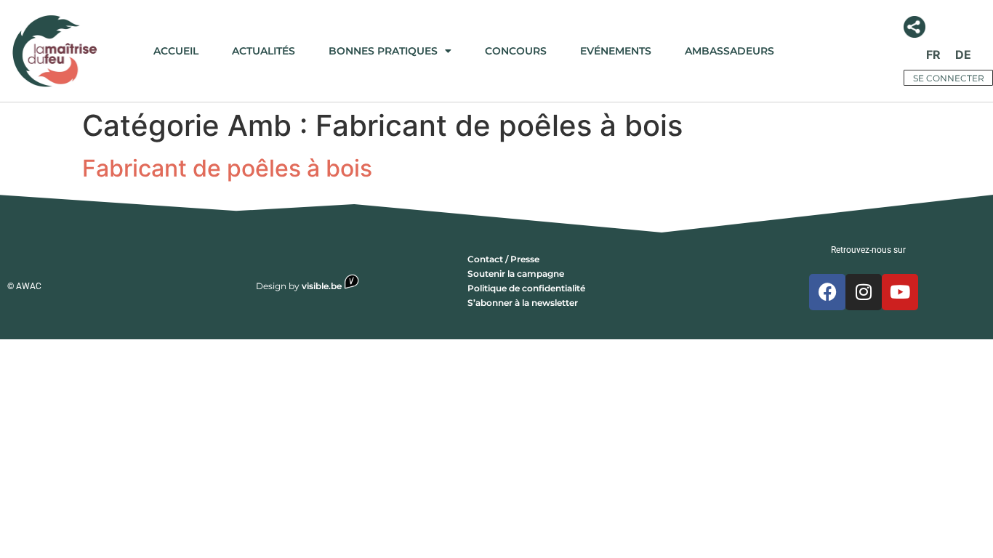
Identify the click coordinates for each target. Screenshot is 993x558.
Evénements (615, 50)
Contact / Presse (503, 259)
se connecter (948, 78)
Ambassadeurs (729, 50)
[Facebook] (827, 292)
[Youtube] (900, 292)
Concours (516, 50)
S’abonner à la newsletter (522, 302)
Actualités (263, 50)
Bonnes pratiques (383, 50)
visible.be (323, 285)
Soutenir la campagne (515, 273)
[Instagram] (863, 292)
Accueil (175, 50)
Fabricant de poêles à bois (227, 168)
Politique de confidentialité (526, 288)
